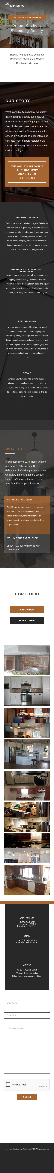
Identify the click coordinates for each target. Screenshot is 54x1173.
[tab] (27, 499)
